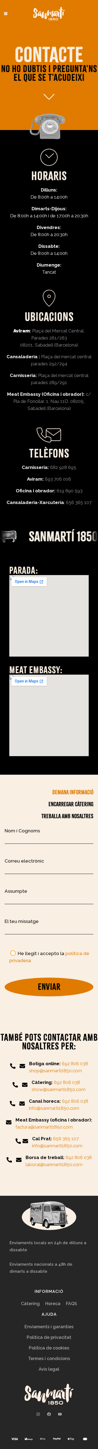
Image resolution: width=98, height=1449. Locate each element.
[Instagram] (38, 1414)
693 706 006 (58, 479)
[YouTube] (60, 1414)
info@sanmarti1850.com (57, 1145)
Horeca (52, 1303)
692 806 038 (75, 1063)
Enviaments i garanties (49, 1326)
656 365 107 (78, 502)
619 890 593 (69, 490)
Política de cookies (49, 1348)
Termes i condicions (49, 1358)
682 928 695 (63, 467)
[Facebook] (49, 1414)
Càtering (30, 1303)
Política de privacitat (49, 1337)
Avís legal (49, 1369)
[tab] (57, 792)
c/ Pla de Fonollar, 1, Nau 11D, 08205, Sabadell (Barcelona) (52, 401)
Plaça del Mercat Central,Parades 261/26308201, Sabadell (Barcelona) (52, 338)
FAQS (71, 1303)
